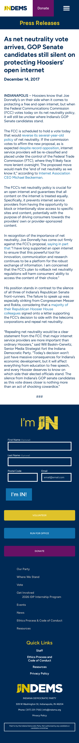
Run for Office (39, 533)
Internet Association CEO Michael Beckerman (37, 175)
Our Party (23, 569)
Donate (43, 8)
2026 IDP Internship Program (41, 597)
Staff (39, 650)
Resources (23, 628)
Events (21, 604)
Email (44, 471)
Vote (20, 585)
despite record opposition (39, 148)
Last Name (19, 455)
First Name (19, 439)
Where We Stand (28, 577)
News (20, 612)
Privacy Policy (39, 673)
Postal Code (14, 471)
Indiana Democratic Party (15, 8)
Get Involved (25, 592)
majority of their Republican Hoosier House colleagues (36, 309)
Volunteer (39, 515)
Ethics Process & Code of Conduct (39, 620)
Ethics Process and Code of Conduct (39, 658)
